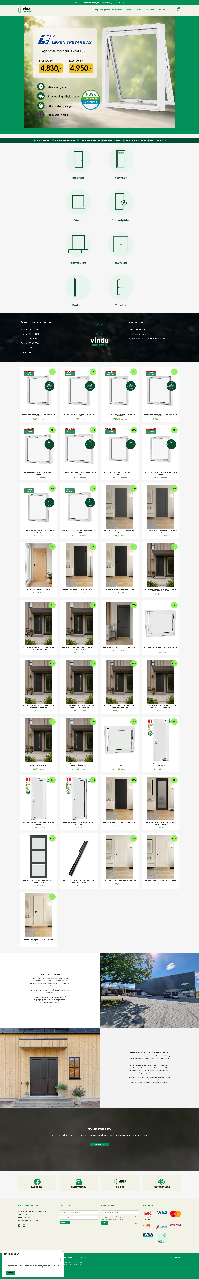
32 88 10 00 (141, 329)
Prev (2, 72)
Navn (8, 1257)
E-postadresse (40, 1257)
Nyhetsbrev (73, 1257)
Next (196, 72)
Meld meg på (99, 1144)
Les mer (137, 1223)
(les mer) (45, 1267)
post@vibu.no (140, 334)
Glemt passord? (94, 1223)
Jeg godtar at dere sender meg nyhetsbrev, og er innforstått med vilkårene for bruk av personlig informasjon (120, 1218)
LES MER (50, 1007)
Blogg (83, 1257)
